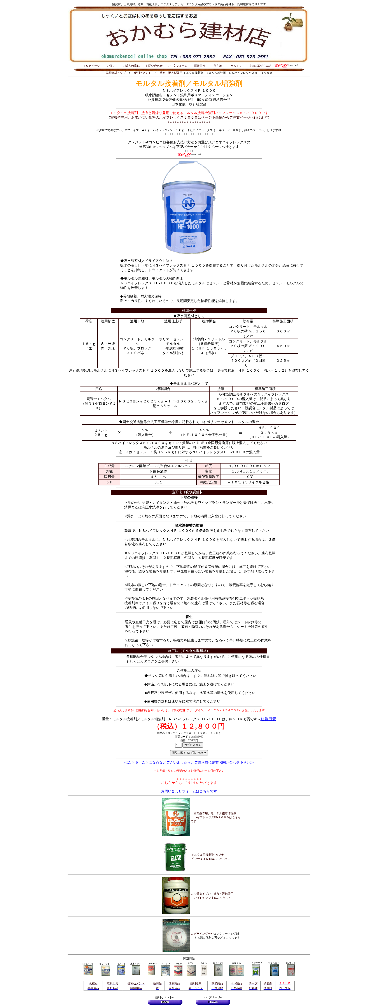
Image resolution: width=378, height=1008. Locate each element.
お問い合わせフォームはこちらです (189, 791)
